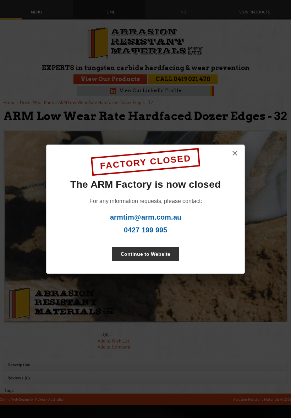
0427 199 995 (145, 230)
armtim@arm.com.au (145, 217)
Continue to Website (145, 254)
